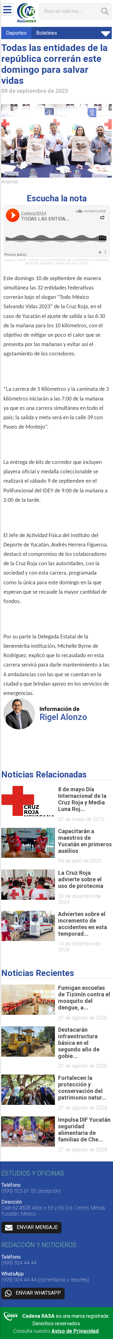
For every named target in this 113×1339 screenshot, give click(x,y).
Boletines (46, 33)
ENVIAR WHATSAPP (38, 1293)
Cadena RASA (14, 260)
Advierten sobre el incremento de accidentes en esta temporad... (82, 924)
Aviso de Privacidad (75, 1331)
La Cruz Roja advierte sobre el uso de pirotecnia (80, 879)
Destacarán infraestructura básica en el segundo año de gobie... (79, 1042)
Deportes (16, 33)
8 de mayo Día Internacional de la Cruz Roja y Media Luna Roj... (82, 799)
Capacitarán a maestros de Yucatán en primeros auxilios (85, 841)
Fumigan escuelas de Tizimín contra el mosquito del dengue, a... (84, 997)
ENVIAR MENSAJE (37, 1227)
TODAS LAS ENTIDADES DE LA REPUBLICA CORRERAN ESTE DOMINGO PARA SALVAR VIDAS (67, 261)
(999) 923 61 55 (18, 1191)
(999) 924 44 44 (18, 1263)
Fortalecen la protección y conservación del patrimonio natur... (82, 1088)
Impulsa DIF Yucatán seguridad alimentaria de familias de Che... (84, 1129)
